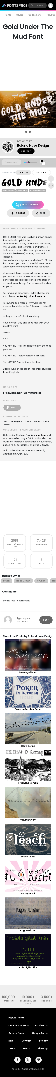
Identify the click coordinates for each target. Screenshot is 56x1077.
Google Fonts (40, 1033)
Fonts (8, 14)
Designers (47, 1001)
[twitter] (28, 1060)
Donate (14, 407)
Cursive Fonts (16, 1033)
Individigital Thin (28, 967)
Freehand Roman (28, 782)
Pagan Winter (28, 930)
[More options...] (51, 185)
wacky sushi (28, 893)
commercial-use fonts (28, 1002)
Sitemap (43, 1048)
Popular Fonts (16, 1017)
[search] (37, 5)
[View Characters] (51, 178)
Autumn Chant (28, 819)
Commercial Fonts (19, 1025)
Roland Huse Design (33, 145)
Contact (26, 151)
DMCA (26, 1048)
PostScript (41, 172)
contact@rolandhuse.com (31, 296)
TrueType (23, 172)
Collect (20, 213)
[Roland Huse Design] (9, 147)
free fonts (9, 1001)
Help (11, 1040)
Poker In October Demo (28, 709)
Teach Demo (28, 856)
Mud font (40, 435)
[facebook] (17, 1060)
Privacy (43, 1040)
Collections (35, 14)
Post (46, 620)
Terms (12, 1048)
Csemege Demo (28, 672)
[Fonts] (15, 5)
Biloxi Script (28, 746)
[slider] (29, 162)
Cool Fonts (41, 1025)
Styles (19, 14)
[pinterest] (38, 1060)
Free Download (31, 204)
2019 (14, 540)
